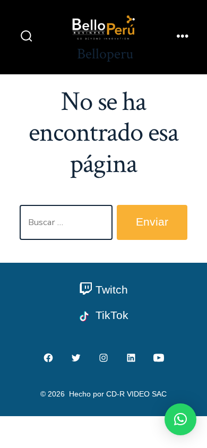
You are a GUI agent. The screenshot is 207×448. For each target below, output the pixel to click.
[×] (180, 419)
